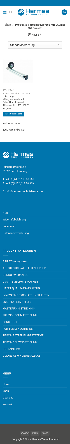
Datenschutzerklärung (16, 233)
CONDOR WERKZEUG (15, 275)
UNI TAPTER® (11, 349)
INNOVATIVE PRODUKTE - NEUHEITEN (26, 295)
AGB (5, 213)
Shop (8, 24)
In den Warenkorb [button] (13, 114)
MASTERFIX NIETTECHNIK (19, 308)
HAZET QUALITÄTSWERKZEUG (21, 288)
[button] (5, 12)
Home (6, 384)
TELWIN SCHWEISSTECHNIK (20, 342)
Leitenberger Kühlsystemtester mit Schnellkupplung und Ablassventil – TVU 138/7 (16, 101)
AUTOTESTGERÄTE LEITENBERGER (24, 268)
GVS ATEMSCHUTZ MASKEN (20, 281)
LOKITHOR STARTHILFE (17, 302)
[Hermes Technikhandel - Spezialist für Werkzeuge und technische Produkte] (35, 12)
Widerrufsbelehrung (14, 219)
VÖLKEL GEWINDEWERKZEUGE (22, 355)
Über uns (8, 397)
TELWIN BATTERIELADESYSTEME (23, 335)
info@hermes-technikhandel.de (24, 191)
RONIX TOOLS (11, 322)
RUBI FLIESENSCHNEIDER (18, 328)
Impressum (9, 226)
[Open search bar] (10, 12)
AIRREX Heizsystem (15, 261)
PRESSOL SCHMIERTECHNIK (20, 315)
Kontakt (7, 404)
